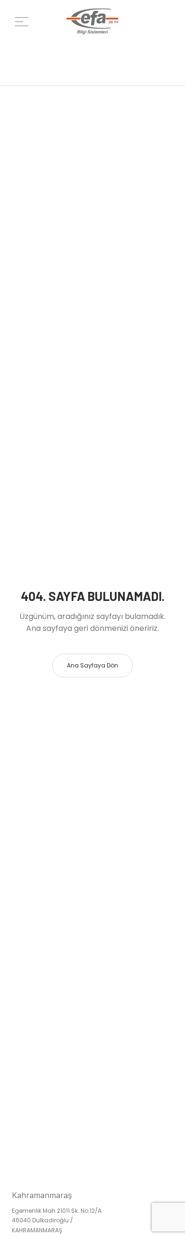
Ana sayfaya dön (92, 665)
